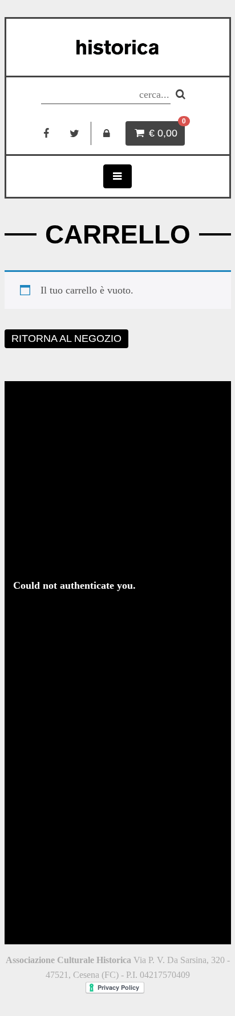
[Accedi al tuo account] (107, 133)
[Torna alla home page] (117, 47)
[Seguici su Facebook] (46, 133)
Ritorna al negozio (66, 338)
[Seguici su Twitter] (74, 133)
